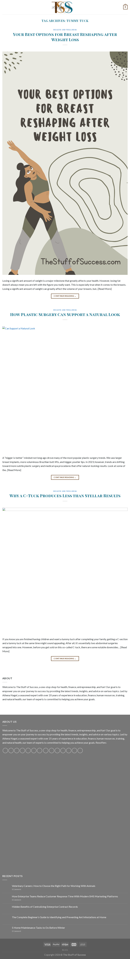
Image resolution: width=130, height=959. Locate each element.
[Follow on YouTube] (33, 750)
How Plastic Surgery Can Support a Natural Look (65, 314)
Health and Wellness (65, 29)
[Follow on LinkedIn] (68, 750)
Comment (16, 889)
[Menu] (4, 7)
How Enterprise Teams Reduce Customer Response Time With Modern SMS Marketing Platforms (65, 896)
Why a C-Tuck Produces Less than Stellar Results (65, 495)
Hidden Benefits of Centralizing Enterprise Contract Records (45, 906)
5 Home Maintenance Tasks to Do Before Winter (38, 927)
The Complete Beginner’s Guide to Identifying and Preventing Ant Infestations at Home (59, 917)
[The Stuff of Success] (65, 7)
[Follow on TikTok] (16, 750)
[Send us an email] (22, 750)
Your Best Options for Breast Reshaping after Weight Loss (65, 36)
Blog (65, 950)
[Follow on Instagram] (11, 750)
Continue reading (65, 296)
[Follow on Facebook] (5, 750)
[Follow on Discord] (39, 750)
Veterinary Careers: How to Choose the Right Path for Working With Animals (53, 885)
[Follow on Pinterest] (28, 750)
